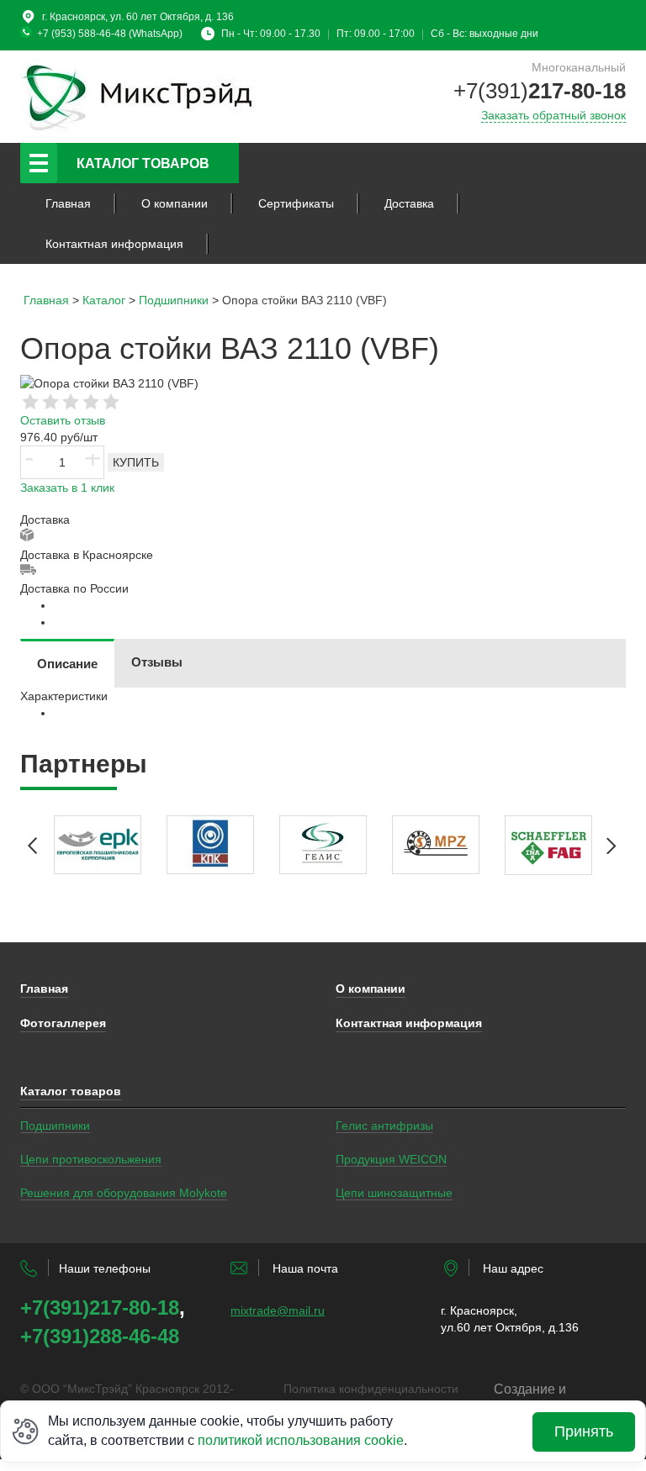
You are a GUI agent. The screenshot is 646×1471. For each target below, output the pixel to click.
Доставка (409, 203)
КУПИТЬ (136, 462)
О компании (174, 203)
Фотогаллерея (63, 1023)
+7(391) (539, 90)
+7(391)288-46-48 (99, 1336)
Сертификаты (296, 203)
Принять (583, 1431)
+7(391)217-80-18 (99, 1307)
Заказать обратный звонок (553, 115)
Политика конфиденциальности (370, 1388)
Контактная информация (114, 243)
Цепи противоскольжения (91, 1159)
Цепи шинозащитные (394, 1192)
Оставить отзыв (62, 420)
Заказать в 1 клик (67, 487)
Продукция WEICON (391, 1159)
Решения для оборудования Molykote (123, 1192)
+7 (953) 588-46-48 (81, 34)
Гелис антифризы (384, 1125)
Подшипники (55, 1125)
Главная (68, 203)
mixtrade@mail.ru (277, 1310)
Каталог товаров (143, 163)
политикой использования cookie (301, 1440)
